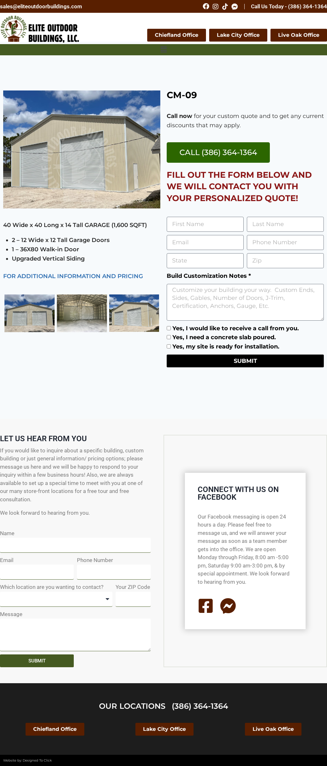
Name (7, 533)
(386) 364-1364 (200, 706)
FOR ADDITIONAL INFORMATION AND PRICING (73, 276)
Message (11, 614)
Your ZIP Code (133, 587)
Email (6, 560)
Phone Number (95, 560)
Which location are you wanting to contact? (51, 587)
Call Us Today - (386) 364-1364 (289, 6)
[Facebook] (206, 6)
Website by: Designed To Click (27, 760)
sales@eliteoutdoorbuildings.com (41, 6)
